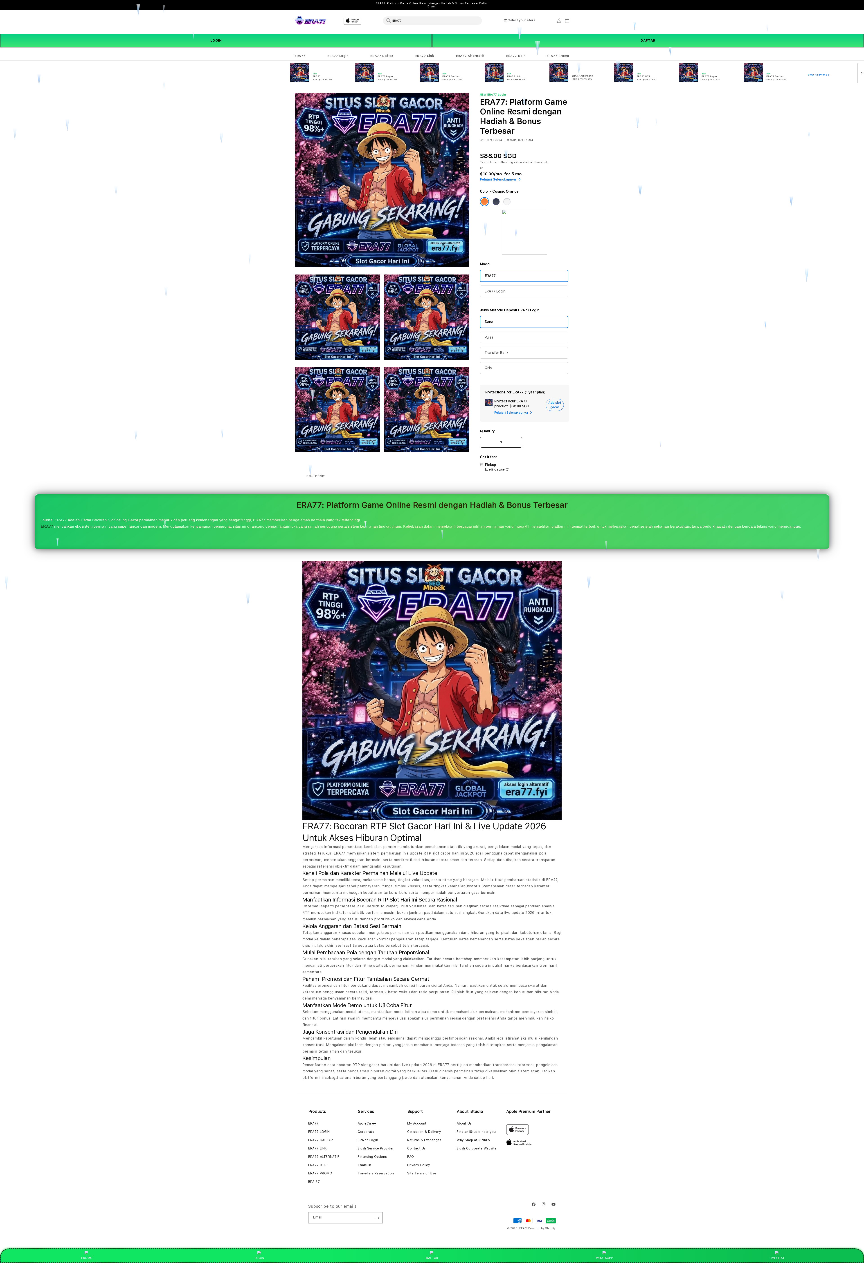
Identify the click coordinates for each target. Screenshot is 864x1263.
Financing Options (372, 1156)
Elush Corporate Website (477, 1148)
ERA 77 (314, 1181)
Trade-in (364, 1165)
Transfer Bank (496, 352)
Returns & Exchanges (424, 1140)
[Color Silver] (507, 201)
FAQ (410, 1156)
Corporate (366, 1132)
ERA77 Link (424, 56)
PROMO (87, 1258)
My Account (417, 1123)
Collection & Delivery (424, 1132)
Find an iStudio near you (476, 1132)
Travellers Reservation (376, 1173)
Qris (488, 368)
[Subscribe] (377, 1217)
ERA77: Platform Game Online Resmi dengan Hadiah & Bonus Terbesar (432, 5)
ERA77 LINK (317, 1148)
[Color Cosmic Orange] (484, 201)
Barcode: (511, 140)
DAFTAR (648, 40)
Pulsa (489, 337)
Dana (489, 322)
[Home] (310, 20)
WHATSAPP (604, 1258)
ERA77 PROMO (320, 1173)
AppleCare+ (367, 1123)
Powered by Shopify (542, 1228)
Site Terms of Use (421, 1173)
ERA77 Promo (558, 56)
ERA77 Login (338, 56)
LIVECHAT (777, 1258)
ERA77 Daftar (381, 56)
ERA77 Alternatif (470, 56)
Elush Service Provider (376, 1148)
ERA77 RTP (515, 56)
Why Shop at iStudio (473, 1140)
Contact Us (416, 1148)
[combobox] (432, 20)
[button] (300, 56)
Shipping (506, 162)
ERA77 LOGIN (319, 1132)
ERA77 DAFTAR (320, 1140)
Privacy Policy (418, 1165)
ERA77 (300, 56)
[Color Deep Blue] (496, 201)
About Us (464, 1123)
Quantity (487, 431)
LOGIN (216, 40)
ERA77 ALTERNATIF (324, 1156)
